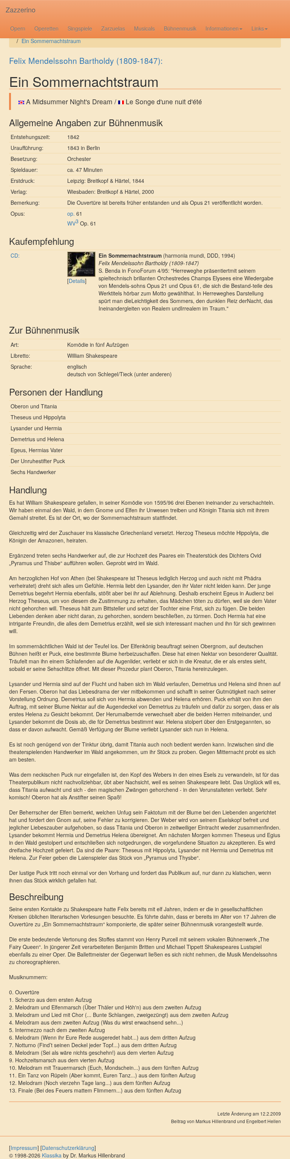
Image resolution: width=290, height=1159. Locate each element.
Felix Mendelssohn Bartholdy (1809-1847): (86, 60)
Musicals (144, 28)
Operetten (46, 28)
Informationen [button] (222, 28)
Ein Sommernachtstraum (51, 41)
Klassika (52, 1155)
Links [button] (257, 28)
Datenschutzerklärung (68, 1147)
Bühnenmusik (180, 28)
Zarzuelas (113, 28)
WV (73, 223)
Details (77, 280)
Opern (17, 28)
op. (71, 213)
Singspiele (80, 28)
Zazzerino (20, 9)
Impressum (24, 1147)
